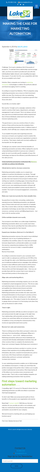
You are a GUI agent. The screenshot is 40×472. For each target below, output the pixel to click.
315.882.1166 (12, 2)
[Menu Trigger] (36, 6)
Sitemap (30, 429)
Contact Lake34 (14, 403)
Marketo (34, 161)
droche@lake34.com (26, 2)
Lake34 (14, 429)
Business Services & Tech (15, 421)
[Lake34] (20, 14)
